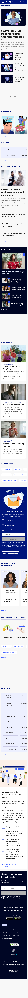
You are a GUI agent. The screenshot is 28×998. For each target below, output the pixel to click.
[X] (8, 911)
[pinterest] (18, 911)
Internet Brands (19, 961)
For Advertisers (20, 925)
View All (3, 137)
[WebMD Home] (9, 2)
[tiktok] (15, 911)
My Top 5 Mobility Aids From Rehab (9, 601)
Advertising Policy (16, 932)
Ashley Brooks (10, 590)
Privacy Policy (11, 543)
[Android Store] (17, 919)
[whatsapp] (21, 911)
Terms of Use (15, 935)
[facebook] (5, 911)
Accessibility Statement (7, 938)
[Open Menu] (2, 2)
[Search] (24, 2)
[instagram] (12, 911)
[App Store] (9, 919)
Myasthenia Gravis (6, 571)
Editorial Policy (5, 932)
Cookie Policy (14, 930)
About (11, 925)
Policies (4, 925)
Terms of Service (13, 547)
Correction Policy (6, 935)
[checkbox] (13, 520)
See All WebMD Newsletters (10, 553)
